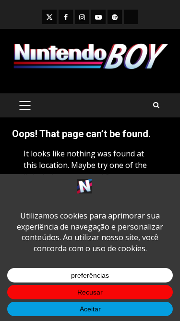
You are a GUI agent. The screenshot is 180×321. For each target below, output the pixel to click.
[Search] (156, 105)
